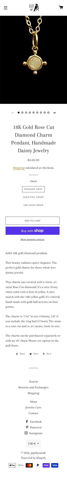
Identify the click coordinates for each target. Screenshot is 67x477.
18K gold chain (33, 205)
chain (33, 181)
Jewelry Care (33, 407)
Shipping (19, 168)
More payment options (32, 239)
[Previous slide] (13, 112)
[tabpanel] (33, 59)
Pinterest (35, 427)
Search (33, 381)
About (33, 401)
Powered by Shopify (33, 458)
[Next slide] (54, 112)
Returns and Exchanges (33, 387)
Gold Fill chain (33, 197)
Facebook (35, 421)
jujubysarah (38, 453)
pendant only (33, 189)
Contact (33, 413)
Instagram (35, 433)
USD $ (32, 443)
